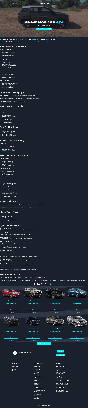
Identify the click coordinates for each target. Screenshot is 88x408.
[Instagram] (18, 3)
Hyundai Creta (11, 300)
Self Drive (47, 284)
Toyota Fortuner (33, 300)
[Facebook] (13, 3)
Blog (66, 7)
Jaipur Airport (4, 147)
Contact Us (60, 7)
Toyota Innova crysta (77, 328)
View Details (11, 312)
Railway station (5, 150)
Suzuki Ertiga (55, 328)
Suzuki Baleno (77, 300)
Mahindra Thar (55, 300)
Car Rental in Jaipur (46, 405)
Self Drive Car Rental (31, 7)
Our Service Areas (43, 7)
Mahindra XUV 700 (33, 328)
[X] (16, 3)
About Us (52, 7)
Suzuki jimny (11, 328)
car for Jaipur (9, 204)
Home (22, 7)
